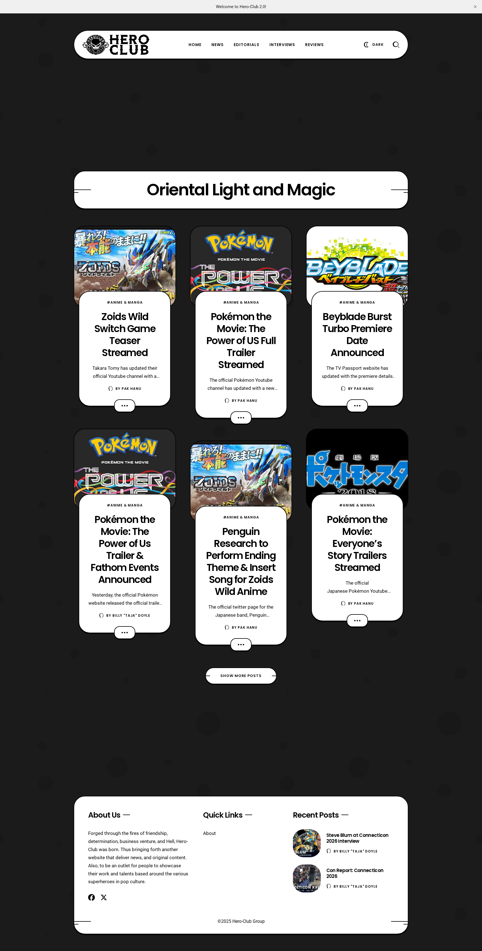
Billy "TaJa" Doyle (131, 615)
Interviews (282, 44)
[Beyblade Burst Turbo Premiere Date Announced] (357, 266)
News (217, 44)
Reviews (314, 44)
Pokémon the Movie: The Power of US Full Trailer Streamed (241, 340)
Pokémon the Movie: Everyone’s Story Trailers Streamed (357, 543)
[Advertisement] (241, 115)
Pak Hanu (131, 388)
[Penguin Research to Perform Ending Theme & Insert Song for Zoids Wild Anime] (241, 481)
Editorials (246, 44)
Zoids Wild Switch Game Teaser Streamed (125, 334)
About (209, 833)
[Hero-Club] (116, 45)
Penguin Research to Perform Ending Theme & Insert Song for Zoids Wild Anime (241, 561)
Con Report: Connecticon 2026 (354, 873)
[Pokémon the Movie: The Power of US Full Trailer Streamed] (241, 266)
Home (195, 44)
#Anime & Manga (125, 302)
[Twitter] (103, 897)
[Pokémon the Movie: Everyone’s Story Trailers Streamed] (357, 469)
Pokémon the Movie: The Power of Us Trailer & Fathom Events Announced (125, 549)
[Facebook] (91, 897)
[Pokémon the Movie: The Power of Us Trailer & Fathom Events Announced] (124, 469)
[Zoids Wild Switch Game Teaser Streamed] (124, 266)
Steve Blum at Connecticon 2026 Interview (357, 838)
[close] (475, 6)
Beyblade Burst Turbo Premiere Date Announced (357, 334)
